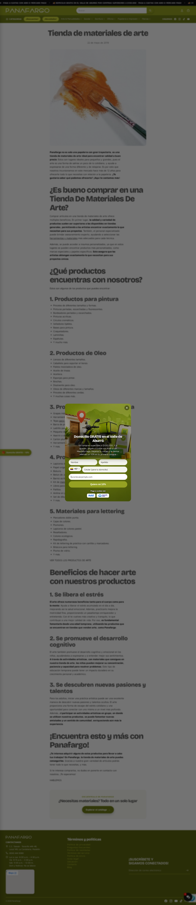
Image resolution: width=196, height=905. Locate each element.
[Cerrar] (126, 407)
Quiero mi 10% (98, 484)
